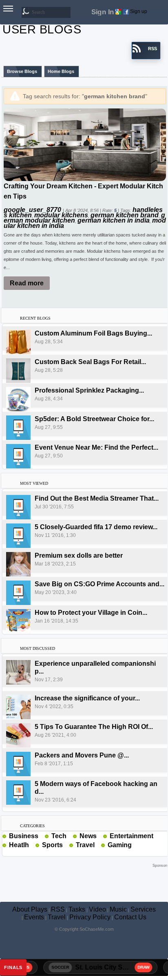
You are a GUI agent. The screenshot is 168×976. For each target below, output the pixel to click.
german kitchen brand (125, 215)
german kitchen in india (113, 220)
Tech (58, 835)
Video (97, 909)
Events (34, 917)
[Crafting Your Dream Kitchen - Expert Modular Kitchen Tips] (85, 144)
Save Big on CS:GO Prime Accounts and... (99, 584)
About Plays (29, 909)
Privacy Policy (90, 917)
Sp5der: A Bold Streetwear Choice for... (94, 418)
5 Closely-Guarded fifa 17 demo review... (96, 526)
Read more (27, 283)
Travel (85, 844)
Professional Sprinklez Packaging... (89, 390)
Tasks (77, 909)
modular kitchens (61, 215)
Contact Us (130, 917)
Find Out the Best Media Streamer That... (97, 498)
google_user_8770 (33, 209)
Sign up (138, 11)
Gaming (120, 844)
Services (143, 909)
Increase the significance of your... (87, 698)
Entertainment (131, 835)
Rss (41, 835)
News (88, 835)
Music (118, 909)
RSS (58, 909)
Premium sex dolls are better (79, 555)
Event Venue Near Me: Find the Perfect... (96, 447)
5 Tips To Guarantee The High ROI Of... (94, 726)
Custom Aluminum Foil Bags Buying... (93, 333)
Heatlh (19, 844)
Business (23, 835)
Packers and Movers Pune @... (82, 755)
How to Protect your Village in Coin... (91, 612)
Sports (52, 844)
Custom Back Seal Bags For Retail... (90, 361)
